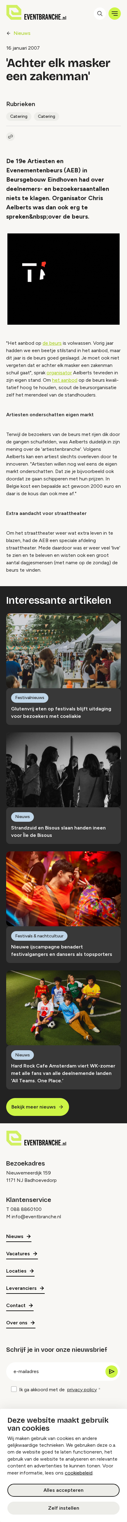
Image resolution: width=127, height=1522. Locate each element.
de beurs (52, 343)
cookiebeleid (78, 1473)
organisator (59, 373)
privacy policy (82, 1389)
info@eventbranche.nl (36, 1217)
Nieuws (22, 33)
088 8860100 (26, 1209)
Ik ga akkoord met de (58, 1389)
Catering (18, 116)
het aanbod (64, 380)
